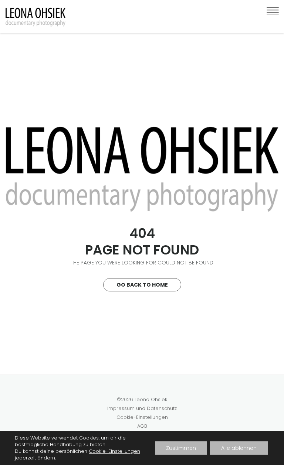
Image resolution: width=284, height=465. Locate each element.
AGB (142, 426)
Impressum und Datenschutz (142, 408)
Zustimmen (181, 448)
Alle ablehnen (239, 448)
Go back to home (142, 284)
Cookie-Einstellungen (142, 417)
